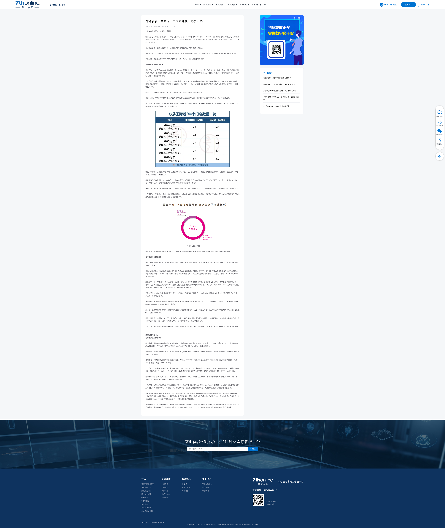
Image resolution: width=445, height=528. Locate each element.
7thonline (154, 522)
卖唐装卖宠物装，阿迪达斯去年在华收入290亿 (280, 91)
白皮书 (184, 484)
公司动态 (165, 484)
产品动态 (165, 487)
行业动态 (185, 491)
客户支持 (231, 5)
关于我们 (255, 5)
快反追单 (144, 504)
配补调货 (144, 497)
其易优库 (161, 522)
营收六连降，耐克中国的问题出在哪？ (277, 78)
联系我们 (205, 491)
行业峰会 (165, 497)
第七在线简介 (207, 484)
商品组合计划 (146, 491)
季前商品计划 (146, 487)
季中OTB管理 (146, 494)
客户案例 (219, 5)
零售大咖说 (186, 487)
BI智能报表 (145, 501)
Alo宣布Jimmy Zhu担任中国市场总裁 (276, 106)
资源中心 (243, 5)
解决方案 (207, 5)
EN (265, 5)
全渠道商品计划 (147, 511)
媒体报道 (165, 491)
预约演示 (408, 5)
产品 (197, 5)
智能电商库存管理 (147, 484)
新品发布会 (166, 494)
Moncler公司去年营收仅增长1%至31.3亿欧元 (279, 84)
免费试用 (253, 449)
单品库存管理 (146, 508)
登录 (423, 5)
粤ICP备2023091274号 (250, 524)
